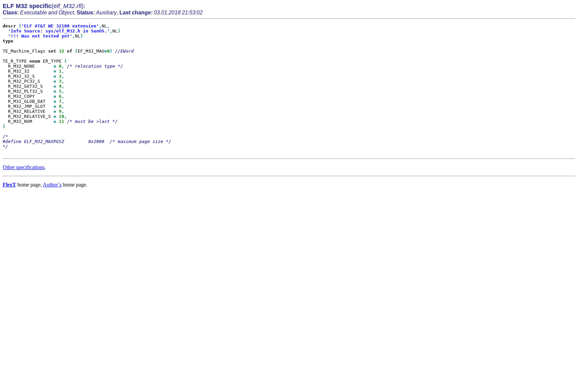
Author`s (52, 185)
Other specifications (23, 167)
